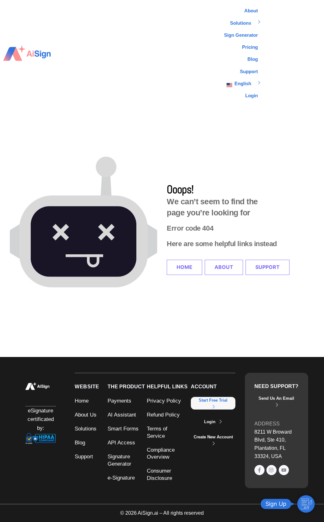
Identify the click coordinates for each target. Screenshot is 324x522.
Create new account (213, 437)
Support (249, 71)
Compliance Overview (161, 453)
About (251, 10)
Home (184, 267)
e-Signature (121, 477)
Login (251, 95)
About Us (86, 414)
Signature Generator (119, 460)
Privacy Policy (164, 401)
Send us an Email (276, 398)
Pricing (250, 47)
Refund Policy (163, 414)
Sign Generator (241, 35)
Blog (252, 59)
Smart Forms (123, 428)
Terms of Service (157, 432)
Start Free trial (213, 400)
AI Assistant (122, 414)
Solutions (240, 23)
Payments (119, 401)
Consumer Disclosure (159, 474)
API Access (121, 442)
